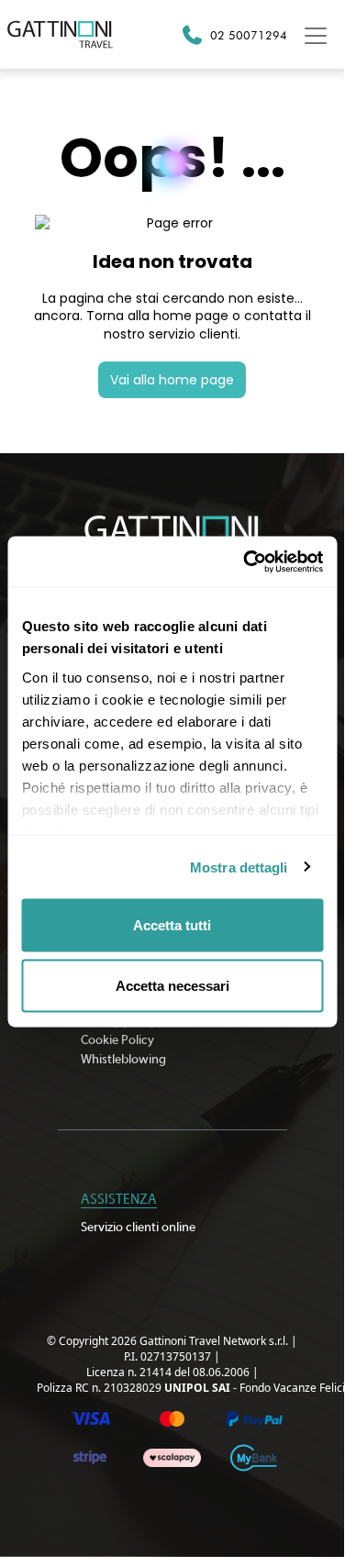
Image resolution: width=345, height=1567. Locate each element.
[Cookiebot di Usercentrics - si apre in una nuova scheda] (245, 561)
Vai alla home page (172, 380)
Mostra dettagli (239, 866)
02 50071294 (248, 35)
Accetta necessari (172, 985)
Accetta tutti (172, 925)
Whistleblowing (123, 1059)
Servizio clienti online (138, 1227)
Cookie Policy (117, 1040)
